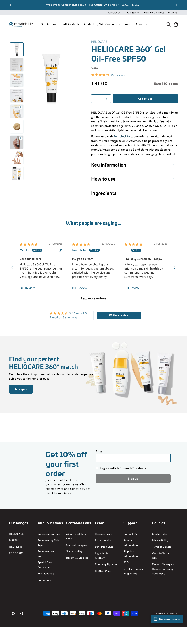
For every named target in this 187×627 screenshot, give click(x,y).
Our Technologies (76, 545)
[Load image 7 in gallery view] (17, 173)
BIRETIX (13, 540)
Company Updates (106, 564)
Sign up (133, 478)
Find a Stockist (132, 12)
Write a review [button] (119, 315)
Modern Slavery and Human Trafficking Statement (164, 569)
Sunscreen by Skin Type (48, 543)
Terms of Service (161, 546)
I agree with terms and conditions (123, 468)
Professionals (103, 570)
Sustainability (74, 551)
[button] (49, 24)
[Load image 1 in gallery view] (17, 49)
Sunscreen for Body (46, 554)
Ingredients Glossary (101, 555)
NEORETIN (15, 546)
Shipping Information (130, 554)
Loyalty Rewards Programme (133, 571)
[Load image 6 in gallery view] (17, 157)
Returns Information (130, 543)
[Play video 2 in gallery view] (17, 142)
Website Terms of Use (162, 555)
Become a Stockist (154, 12)
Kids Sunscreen (47, 573)
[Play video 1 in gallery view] (17, 111)
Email (99, 451)
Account (172, 12)
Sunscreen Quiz (104, 546)
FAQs (126, 562)
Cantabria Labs (171, 613)
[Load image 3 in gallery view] (17, 80)
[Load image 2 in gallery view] (17, 65)
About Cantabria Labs (76, 536)
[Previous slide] (12, 268)
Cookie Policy (160, 534)
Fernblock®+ (122, 136)
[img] (29, 244)
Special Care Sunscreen (45, 565)
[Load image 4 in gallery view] (17, 95)
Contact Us (114, 12)
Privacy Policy (160, 540)
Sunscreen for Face (49, 534)
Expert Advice (103, 540)
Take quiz (21, 389)
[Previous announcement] (10, 4)
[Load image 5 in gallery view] (17, 126)
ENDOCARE (16, 553)
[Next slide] (175, 268)
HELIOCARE (99, 41)
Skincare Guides (104, 534)
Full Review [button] (27, 288)
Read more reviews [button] (93, 298)
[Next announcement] (177, 4)
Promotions (45, 580)
